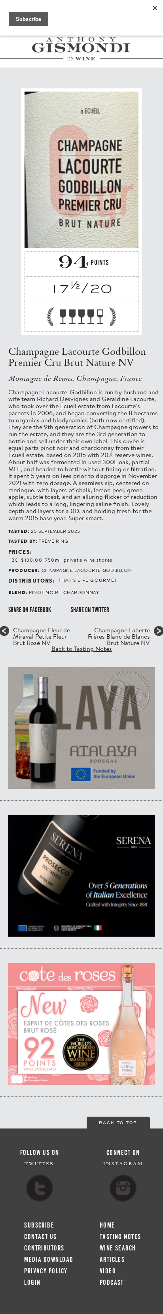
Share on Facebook (29, 610)
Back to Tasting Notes (81, 648)
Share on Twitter (90, 610)
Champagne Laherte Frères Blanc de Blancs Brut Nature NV (119, 636)
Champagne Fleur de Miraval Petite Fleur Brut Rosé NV (41, 636)
